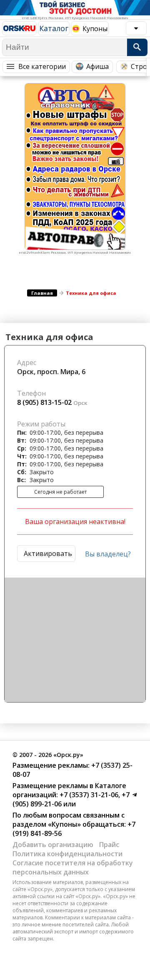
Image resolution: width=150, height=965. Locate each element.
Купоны (95, 28)
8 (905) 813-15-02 (44, 402)
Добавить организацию (52, 844)
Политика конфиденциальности (67, 853)
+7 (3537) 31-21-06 (88, 794)
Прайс (109, 844)
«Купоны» (64, 824)
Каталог (53, 28)
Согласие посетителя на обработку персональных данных (72, 867)
